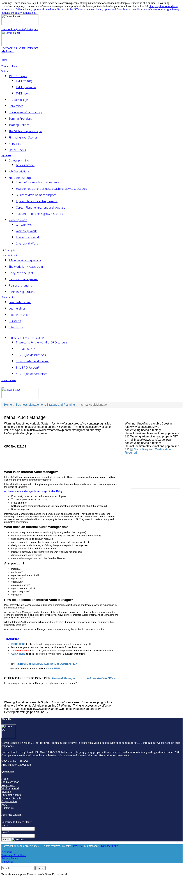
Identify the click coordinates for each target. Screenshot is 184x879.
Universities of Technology (25, 112)
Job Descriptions (19, 171)
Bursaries (15, 144)
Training (5, 71)
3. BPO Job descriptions (31, 355)
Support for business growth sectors (39, 214)
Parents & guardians (22, 292)
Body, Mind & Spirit (21, 273)
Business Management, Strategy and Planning (45, 404)
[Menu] (3, 53)
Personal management (23, 279)
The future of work (28, 237)
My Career (7, 51)
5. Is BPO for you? (27, 368)
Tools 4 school (25, 165)
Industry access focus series (27, 338)
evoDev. (78, 845)
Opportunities (8, 297)
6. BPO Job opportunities (31, 374)
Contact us (7, 807)
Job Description (8, 250)
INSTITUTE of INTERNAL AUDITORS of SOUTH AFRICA (46, 664)
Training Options (19, 125)
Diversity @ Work (27, 244)
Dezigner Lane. (110, 845)
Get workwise (24, 225)
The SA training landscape (25, 131)
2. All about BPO (26, 349)
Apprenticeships (19, 315)
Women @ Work (26, 231)
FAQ (3, 333)
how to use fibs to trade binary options (145, 9)
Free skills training (20, 302)
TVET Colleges (18, 76)
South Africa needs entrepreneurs (37, 182)
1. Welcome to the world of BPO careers (41, 342)
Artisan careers (8, 381)
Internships (16, 327)
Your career (8, 785)
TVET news (23, 93)
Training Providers (20, 119)
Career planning (19, 160)
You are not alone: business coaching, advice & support (51, 189)
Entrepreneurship (20, 178)
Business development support (36, 195)
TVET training (24, 81)
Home (4, 60)
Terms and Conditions (13, 855)
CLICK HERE (18, 653)
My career (6, 156)
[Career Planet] (32, 45)
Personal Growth (9, 255)
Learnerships (17, 308)
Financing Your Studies (23, 137)
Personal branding (20, 285)
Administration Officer (102, 678)
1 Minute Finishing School (25, 260)
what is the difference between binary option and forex (92, 9)
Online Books (17, 150)
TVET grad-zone (26, 87)
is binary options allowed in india (41, 9)
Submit (40, 868)
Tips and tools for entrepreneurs (37, 201)
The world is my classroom (26, 267)
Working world (18, 220)
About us (6, 851)
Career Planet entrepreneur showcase (40, 207)
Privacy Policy (9, 858)
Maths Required (144, 449)
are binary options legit (23, 12)
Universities (16, 106)
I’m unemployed (9, 66)
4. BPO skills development (32, 361)
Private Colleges (19, 100)
